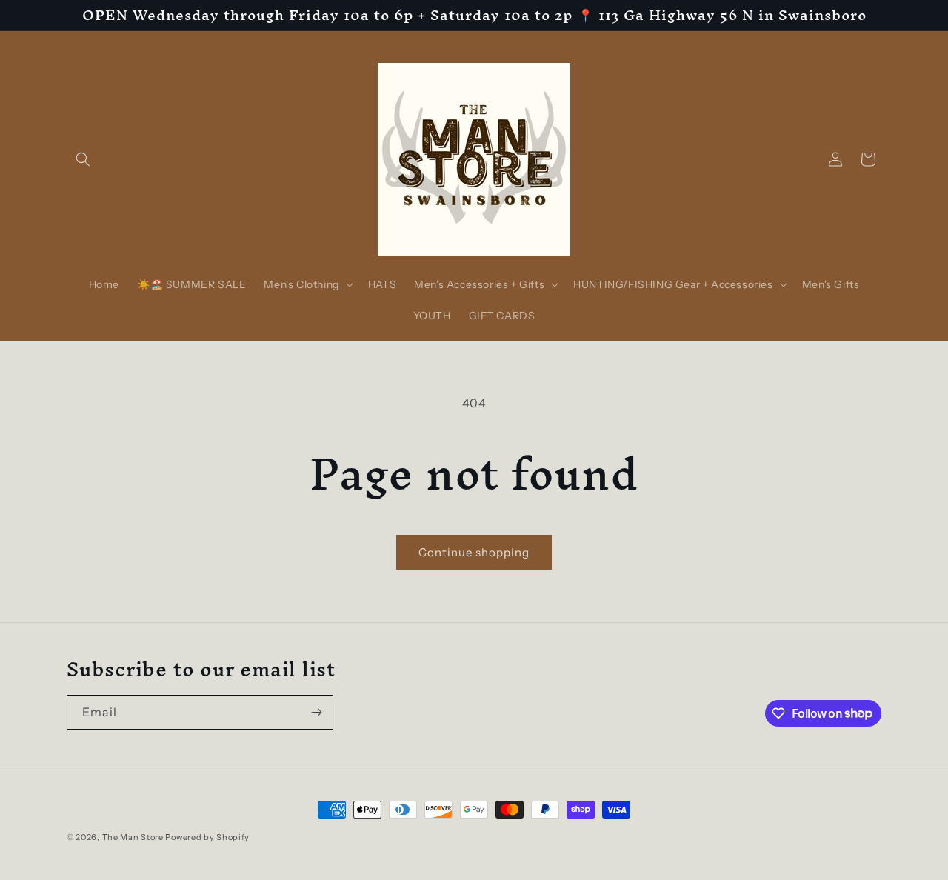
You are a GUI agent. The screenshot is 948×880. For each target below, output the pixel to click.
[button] (83, 159)
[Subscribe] (316, 712)
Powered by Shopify (207, 837)
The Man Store (133, 837)
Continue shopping (474, 552)
